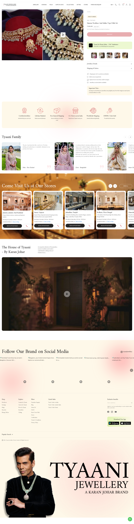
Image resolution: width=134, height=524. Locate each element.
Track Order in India (53, 402)
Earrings (4, 405)
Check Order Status (53, 407)
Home (88, 12)
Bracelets (4, 410)
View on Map (16, 222)
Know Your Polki (35, 412)
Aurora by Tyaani (22, 405)
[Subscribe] (131, 403)
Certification (34, 417)
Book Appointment (12, 226)
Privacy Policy (34, 423)
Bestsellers (20, 410)
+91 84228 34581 (101, 221)
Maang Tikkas (5, 412)
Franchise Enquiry (35, 402)
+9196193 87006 (7, 222)
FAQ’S (32, 410)
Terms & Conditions (36, 420)
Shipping (97, 29)
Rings (3, 407)
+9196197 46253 (38, 221)
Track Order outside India (54, 405)
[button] (119, 4)
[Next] (131, 370)
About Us (33, 407)
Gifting (20, 412)
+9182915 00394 (70, 221)
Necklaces (4, 402)
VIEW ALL (125, 186)
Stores (32, 415)
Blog (32, 405)
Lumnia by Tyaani (22, 402)
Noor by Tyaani (22, 407)
